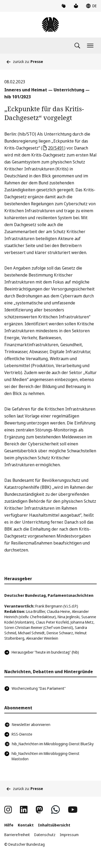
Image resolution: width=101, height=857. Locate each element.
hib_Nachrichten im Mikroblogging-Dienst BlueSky (53, 743)
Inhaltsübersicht (54, 825)
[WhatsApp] (55, 809)
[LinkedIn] (23, 809)
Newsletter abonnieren (31, 724)
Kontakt (26, 825)
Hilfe (8, 825)
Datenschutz (44, 834)
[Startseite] (50, 24)
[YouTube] (73, 809)
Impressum (69, 834)
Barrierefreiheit (17, 834)
